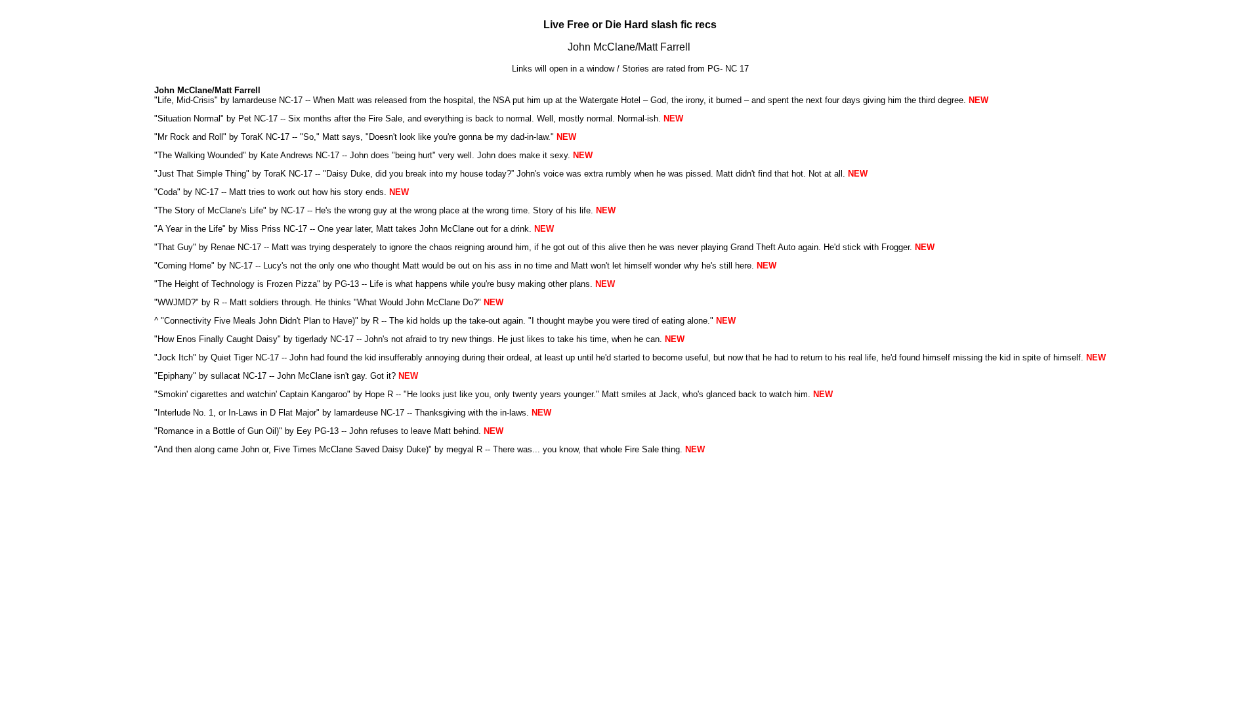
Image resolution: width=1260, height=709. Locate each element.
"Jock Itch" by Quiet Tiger (203, 357)
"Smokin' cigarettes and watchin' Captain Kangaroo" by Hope (269, 394)
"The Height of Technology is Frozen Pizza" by (244, 284)
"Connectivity (186, 321)
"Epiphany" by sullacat (197, 376)
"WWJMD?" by (183, 302)
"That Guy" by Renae (194, 247)
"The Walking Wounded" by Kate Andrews (233, 155)
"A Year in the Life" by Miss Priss (217, 229)
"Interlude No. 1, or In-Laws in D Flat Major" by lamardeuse (266, 413)
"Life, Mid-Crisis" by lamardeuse (215, 100)
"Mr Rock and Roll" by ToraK (208, 137)
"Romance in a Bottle (194, 431)
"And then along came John (206, 449)
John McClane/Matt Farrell (629, 47)
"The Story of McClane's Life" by (217, 210)
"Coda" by (174, 192)
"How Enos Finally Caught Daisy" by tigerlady (240, 339)
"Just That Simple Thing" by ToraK (220, 174)
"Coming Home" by (191, 265)
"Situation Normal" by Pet (202, 118)
